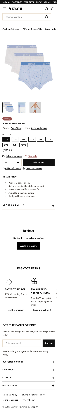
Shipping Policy (9, 394)
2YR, (6, 139)
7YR (49, 139)
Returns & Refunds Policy (33, 394)
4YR (23, 139)
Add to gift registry (13, 168)
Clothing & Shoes (10, 29)
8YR (6, 145)
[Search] (46, 17)
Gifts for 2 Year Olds (32, 29)
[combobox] (26, 16)
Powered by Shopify (28, 406)
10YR (23, 145)
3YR (16, 140)
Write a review (28, 246)
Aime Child (16, 127)
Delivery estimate (14, 156)
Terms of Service (10, 399)
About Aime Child (13, 205)
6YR (40, 139)
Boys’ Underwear (39, 127)
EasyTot (13, 406)
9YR (14, 145)
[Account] (46, 9)
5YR (32, 139)
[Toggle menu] (4, 9)
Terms (36, 351)
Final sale (32, 156)
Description (9, 176)
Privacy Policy (28, 399)
